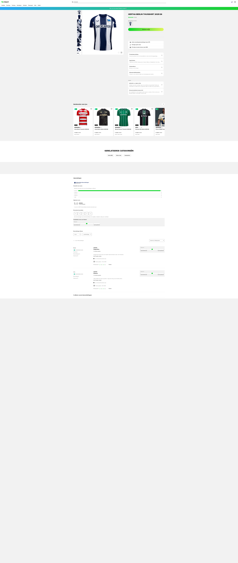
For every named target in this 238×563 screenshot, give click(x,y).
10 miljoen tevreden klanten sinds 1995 (140, 47)
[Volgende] (79, 54)
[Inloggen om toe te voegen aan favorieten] (91, 109)
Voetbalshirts (127, 155)
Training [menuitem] (13, 5)
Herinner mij (145, 29)
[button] (79, 17)
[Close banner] (236, 8)
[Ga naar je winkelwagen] (235, 1)
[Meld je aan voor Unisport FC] (232, 1)
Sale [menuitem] (35, 5)
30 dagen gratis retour (136, 44)
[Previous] (160, 104)
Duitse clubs (118, 155)
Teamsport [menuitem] (30, 5)
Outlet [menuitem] (39, 5)
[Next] (163, 104)
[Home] (5, 2)
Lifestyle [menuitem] (25, 5)
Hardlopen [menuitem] (19, 5)
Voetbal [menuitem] (3, 5)
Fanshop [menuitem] (8, 5)
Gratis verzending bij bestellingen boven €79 (141, 42)
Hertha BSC (110, 155)
